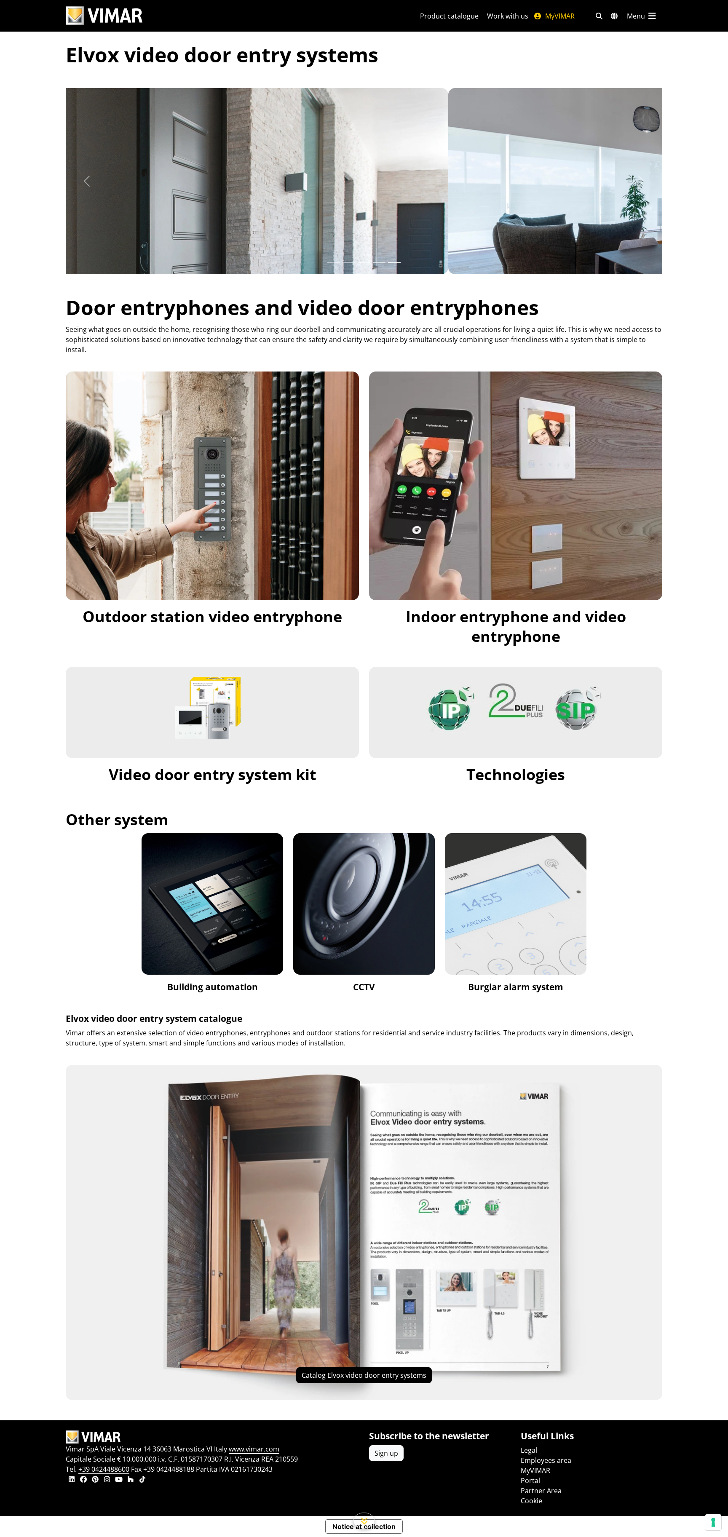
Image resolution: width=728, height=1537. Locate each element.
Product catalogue (449, 16)
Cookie (531, 1500)
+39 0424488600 (103, 1469)
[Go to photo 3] (379, 262)
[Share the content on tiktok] (142, 1480)
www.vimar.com (254, 1449)
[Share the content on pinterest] (95, 1480)
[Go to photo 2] (364, 262)
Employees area (546, 1460)
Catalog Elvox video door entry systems (364, 1375)
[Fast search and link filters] (599, 16)
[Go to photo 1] (349, 262)
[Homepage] (212, 1437)
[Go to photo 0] (333, 262)
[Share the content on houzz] (130, 1480)
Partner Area (541, 1490)
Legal (529, 1450)
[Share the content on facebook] (83, 1480)
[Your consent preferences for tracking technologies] (713, 1522)
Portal (530, 1480)
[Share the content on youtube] (119, 1480)
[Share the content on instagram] (107, 1480)
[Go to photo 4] (394, 262)
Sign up (386, 1453)
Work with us (507, 16)
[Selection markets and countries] (614, 16)
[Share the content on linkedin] (71, 1480)
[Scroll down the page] (364, 1521)
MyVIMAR (559, 16)
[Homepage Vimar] (104, 15)
